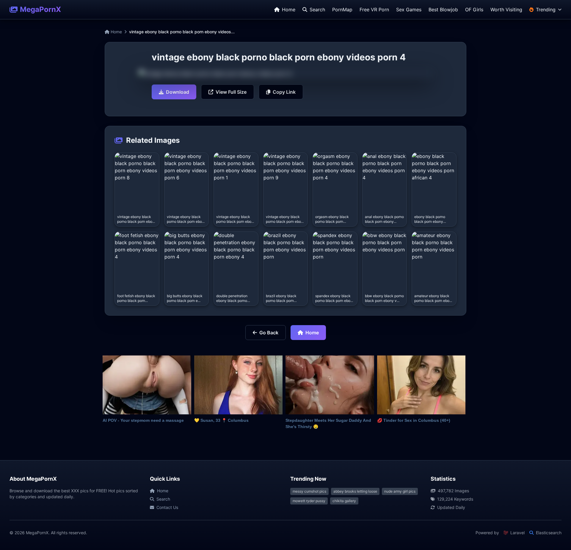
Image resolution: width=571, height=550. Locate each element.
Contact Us (167, 507)
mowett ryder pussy (309, 501)
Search (163, 499)
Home (115, 31)
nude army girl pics (399, 491)
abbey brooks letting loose (355, 491)
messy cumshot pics (309, 491)
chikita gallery (344, 501)
